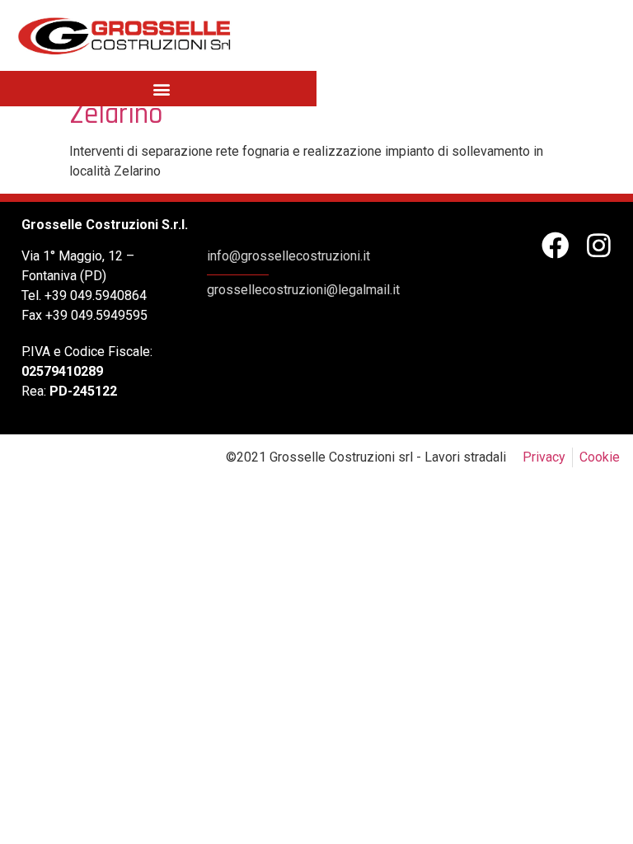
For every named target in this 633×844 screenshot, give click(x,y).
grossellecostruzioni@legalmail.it (303, 290)
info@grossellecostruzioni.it (288, 256)
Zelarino (116, 114)
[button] (161, 88)
